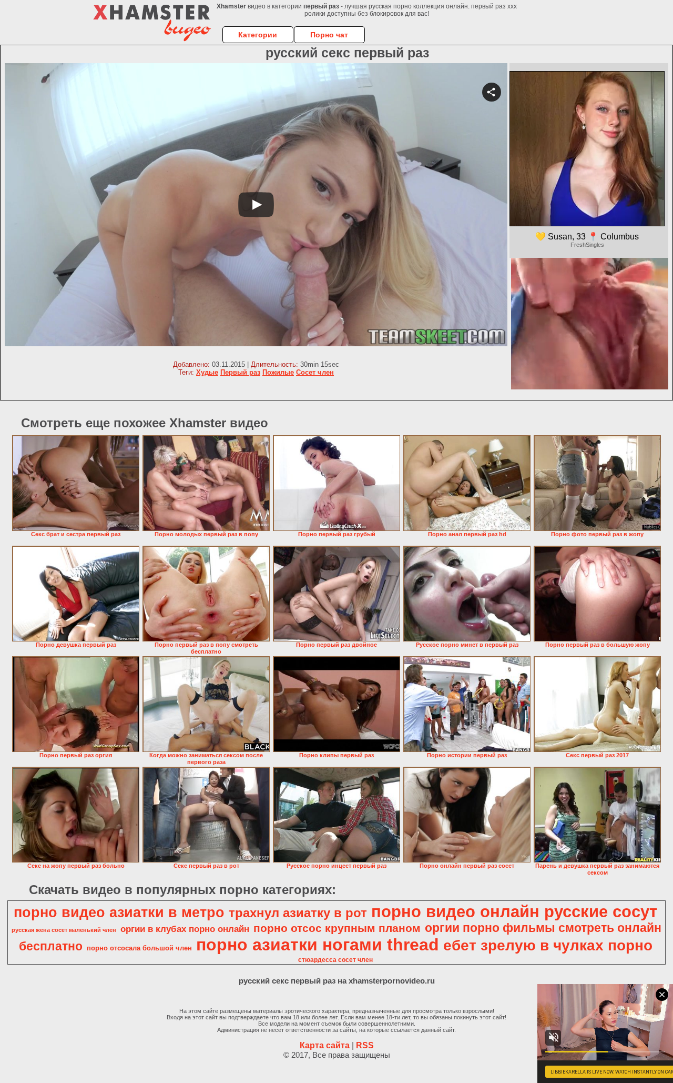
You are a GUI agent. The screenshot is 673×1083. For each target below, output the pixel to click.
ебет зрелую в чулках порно (547, 945)
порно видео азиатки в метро (119, 912)
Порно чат (329, 35)
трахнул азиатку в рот (298, 913)
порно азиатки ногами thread (317, 944)
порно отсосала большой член (139, 948)
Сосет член (315, 372)
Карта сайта (325, 1045)
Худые (207, 372)
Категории (257, 35)
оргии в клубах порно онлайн (184, 929)
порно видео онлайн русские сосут (514, 911)
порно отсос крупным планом (337, 928)
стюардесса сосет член (335, 960)
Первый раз (240, 372)
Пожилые (278, 372)
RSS (365, 1045)
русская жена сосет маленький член (64, 930)
